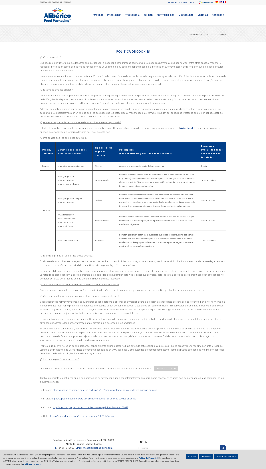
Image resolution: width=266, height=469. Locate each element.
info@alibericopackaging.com (98, 447)
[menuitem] (180, 3)
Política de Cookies (32, 464)
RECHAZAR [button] (206, 456)
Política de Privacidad (148, 458)
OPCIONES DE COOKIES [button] (166, 369)
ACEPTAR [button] (192, 456)
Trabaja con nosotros (181, 2)
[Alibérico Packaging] (57, 15)
